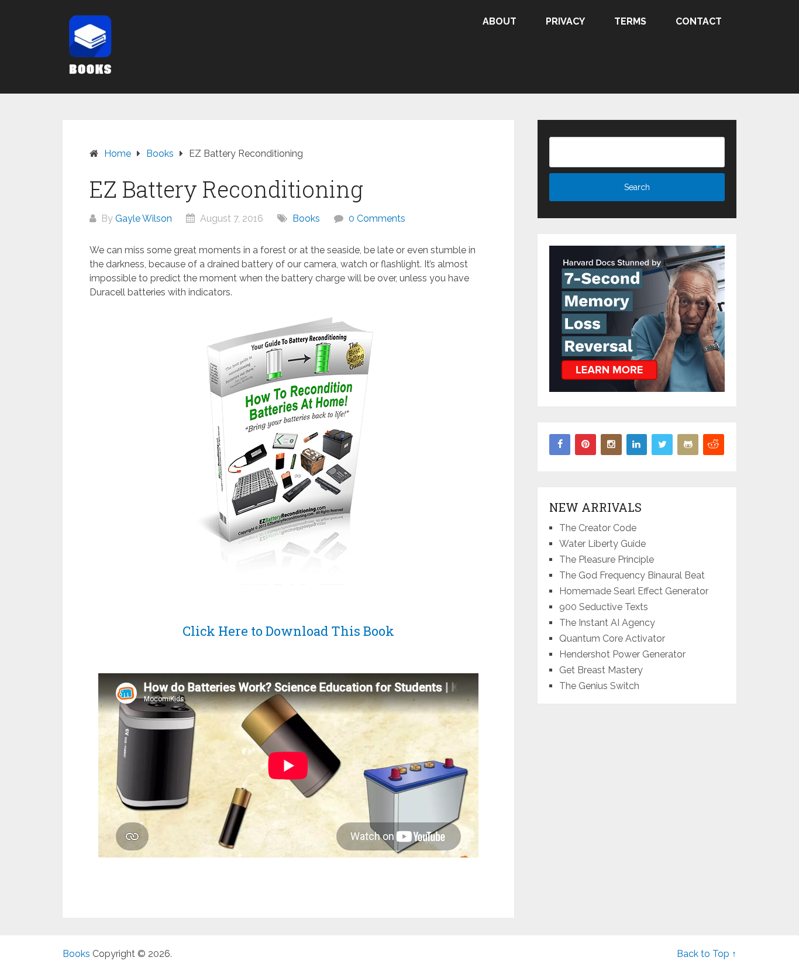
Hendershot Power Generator (622, 654)
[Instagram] (611, 444)
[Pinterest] (585, 444)
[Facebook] (559, 444)
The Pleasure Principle (606, 559)
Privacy (565, 21)
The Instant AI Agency (607, 622)
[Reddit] (713, 444)
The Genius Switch (599, 685)
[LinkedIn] (637, 444)
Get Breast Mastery (601, 670)
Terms (630, 21)
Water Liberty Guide (602, 543)
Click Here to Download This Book (288, 630)
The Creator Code (597, 527)
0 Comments (377, 218)
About (499, 21)
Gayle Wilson (143, 218)
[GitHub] (687, 444)
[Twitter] (662, 444)
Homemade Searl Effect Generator (633, 591)
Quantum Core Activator (612, 638)
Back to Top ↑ (706, 953)
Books (306, 218)
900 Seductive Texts (603, 606)
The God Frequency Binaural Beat (632, 575)
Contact (699, 21)
